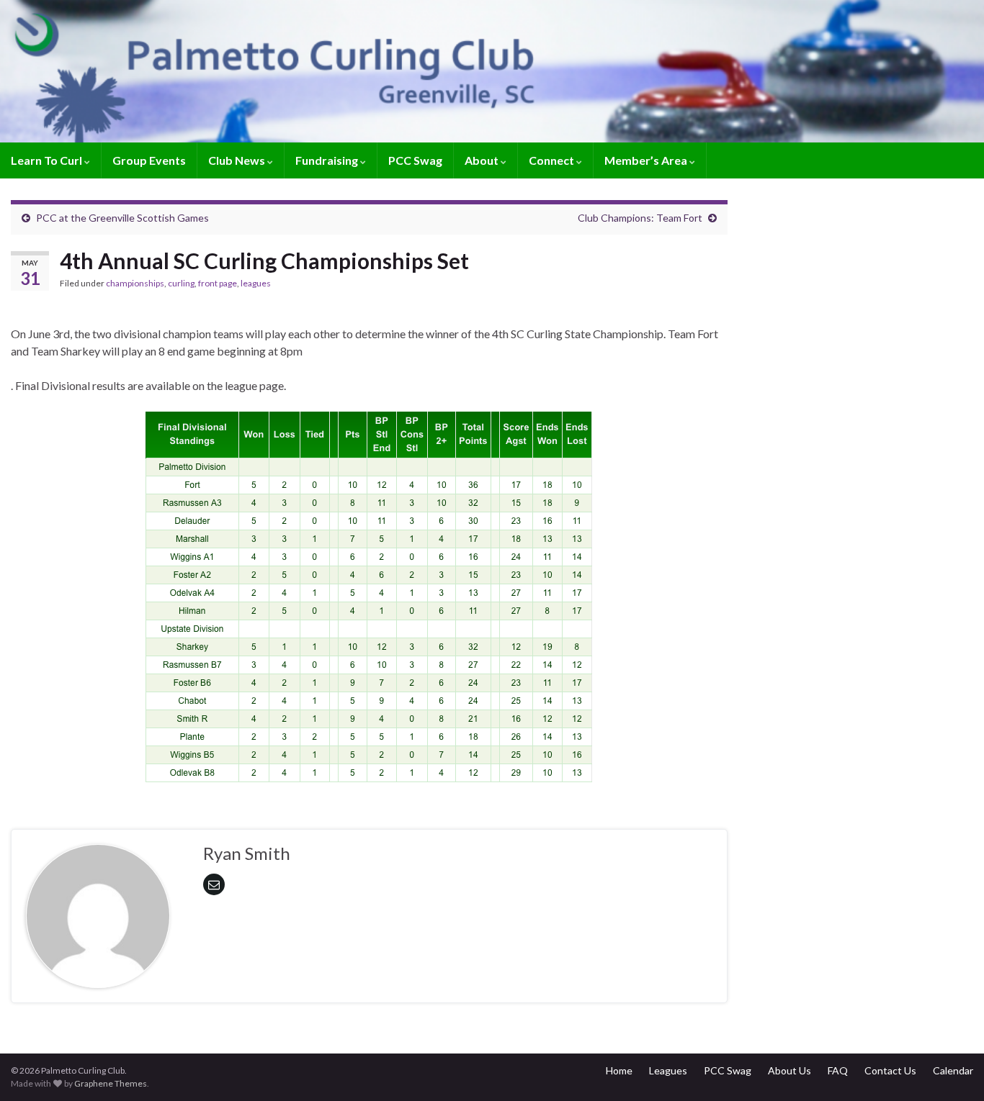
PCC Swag (415, 160)
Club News (237, 160)
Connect (552, 160)
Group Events (149, 160)
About (483, 160)
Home (619, 1070)
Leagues (668, 1070)
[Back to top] (952, 1069)
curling (181, 283)
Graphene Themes (110, 1083)
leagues (256, 283)
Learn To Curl (47, 160)
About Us (789, 1070)
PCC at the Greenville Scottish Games (122, 218)
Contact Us (890, 1070)
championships (135, 283)
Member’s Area (646, 160)
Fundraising (327, 160)
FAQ (838, 1070)
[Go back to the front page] (492, 71)
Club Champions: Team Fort (640, 218)
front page (217, 283)
